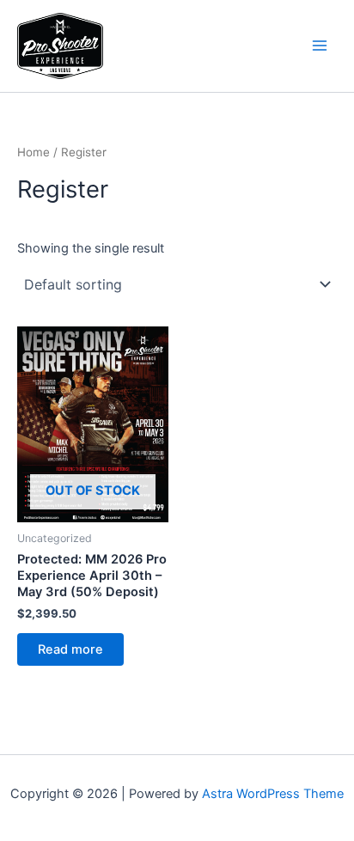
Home (33, 152)
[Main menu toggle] (319, 45)
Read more (70, 649)
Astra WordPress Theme (273, 793)
